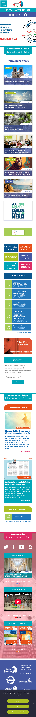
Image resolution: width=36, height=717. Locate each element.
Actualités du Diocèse (25, 248)
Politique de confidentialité (18, 712)
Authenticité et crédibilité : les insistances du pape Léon (17, 483)
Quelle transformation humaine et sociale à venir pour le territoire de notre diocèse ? (16, 151)
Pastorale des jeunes (25, 265)
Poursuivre (18, 701)
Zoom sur (9, 115)
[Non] (34, 703)
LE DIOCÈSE (15, 14)
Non (18, 706)
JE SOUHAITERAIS (15, 10)
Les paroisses (11, 257)
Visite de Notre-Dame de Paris (17, 81)
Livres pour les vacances (15, 195)
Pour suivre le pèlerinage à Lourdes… (14, 128)
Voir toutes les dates (24, 332)
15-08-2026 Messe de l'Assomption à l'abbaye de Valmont (16, 575)
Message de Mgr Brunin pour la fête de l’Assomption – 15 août (17, 432)
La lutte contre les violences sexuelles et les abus (10, 265)
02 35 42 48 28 (27, 673)
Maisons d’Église (25, 257)
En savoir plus (26, 77)
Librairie (9, 181)
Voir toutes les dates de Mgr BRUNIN (18, 521)
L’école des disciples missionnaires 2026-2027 (15, 106)
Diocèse (8, 68)
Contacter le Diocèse (10, 248)
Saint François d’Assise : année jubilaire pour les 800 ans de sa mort (18, 173)
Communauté (11, 93)
